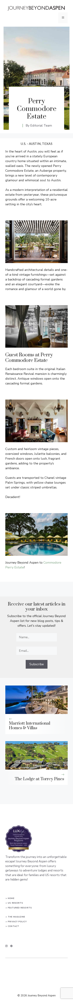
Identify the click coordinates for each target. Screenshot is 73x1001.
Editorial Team (41, 125)
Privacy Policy (17, 921)
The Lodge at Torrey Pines (39, 779)
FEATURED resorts (20, 907)
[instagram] (6, 946)
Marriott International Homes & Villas (29, 726)
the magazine (16, 917)
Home (11, 898)
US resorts (15, 903)
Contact (13, 926)
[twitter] (11, 946)
